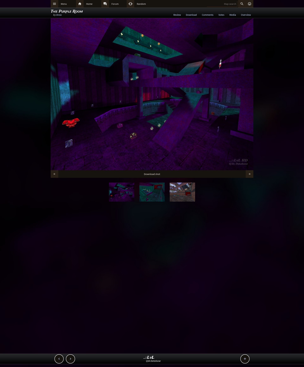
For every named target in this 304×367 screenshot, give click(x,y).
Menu (64, 3)
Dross (59, 14)
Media (232, 14)
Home (89, 3)
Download (191, 14)
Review (177, 14)
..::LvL (149, 357)
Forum (115, 3)
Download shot (152, 174)
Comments (207, 14)
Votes (221, 14)
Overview (246, 14)
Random (141, 3)
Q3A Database (153, 360)
